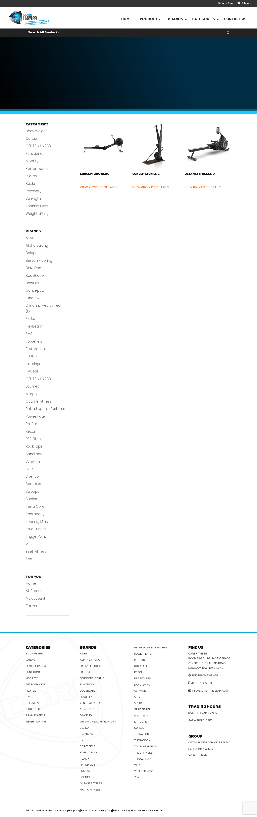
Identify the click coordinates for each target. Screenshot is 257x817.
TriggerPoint (36, 536)
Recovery (33, 191)
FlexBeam (34, 326)
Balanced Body (90, 666)
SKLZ (29, 469)
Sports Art (34, 483)
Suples (31, 499)
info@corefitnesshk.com (210, 690)
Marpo (31, 394)
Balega (32, 252)
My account (35, 598)
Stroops (32, 491)
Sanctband (35, 454)
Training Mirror (38, 521)
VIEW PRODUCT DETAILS (98, 187)
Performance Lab (200, 748)
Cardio (31, 138)
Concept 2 (35, 290)
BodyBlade (35, 275)
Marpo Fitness (90, 789)
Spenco (32, 476)
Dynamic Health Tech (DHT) (98, 721)
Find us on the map (205, 675)
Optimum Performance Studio (209, 742)
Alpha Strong (37, 245)
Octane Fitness (38, 401)
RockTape (34, 446)
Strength (33, 198)
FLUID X (32, 356)
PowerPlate (35, 416)
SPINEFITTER (142, 709)
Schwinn (33, 461)
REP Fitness (35, 438)
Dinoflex (32, 298)
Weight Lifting (37, 213)
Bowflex (32, 283)
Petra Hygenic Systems (45, 408)
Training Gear (37, 206)
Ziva (29, 559)
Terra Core (35, 506)
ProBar (31, 423)
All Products (36, 590)
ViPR (29, 544)
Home (31, 583)
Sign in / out (226, 3)
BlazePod (33, 268)
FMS (29, 333)
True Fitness (36, 529)
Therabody (35, 514)
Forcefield (34, 341)
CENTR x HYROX (38, 145)
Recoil (31, 431)
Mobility (32, 161)
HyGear (32, 371)
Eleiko (30, 318)
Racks (31, 183)
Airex (30, 237)
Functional (34, 153)
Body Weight (36, 131)
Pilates (31, 176)
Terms (31, 605)
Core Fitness (197, 754)
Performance (37, 168)
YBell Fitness (36, 551)
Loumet (32, 386)
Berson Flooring (39, 260)
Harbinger (34, 363)
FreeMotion (35, 348)
